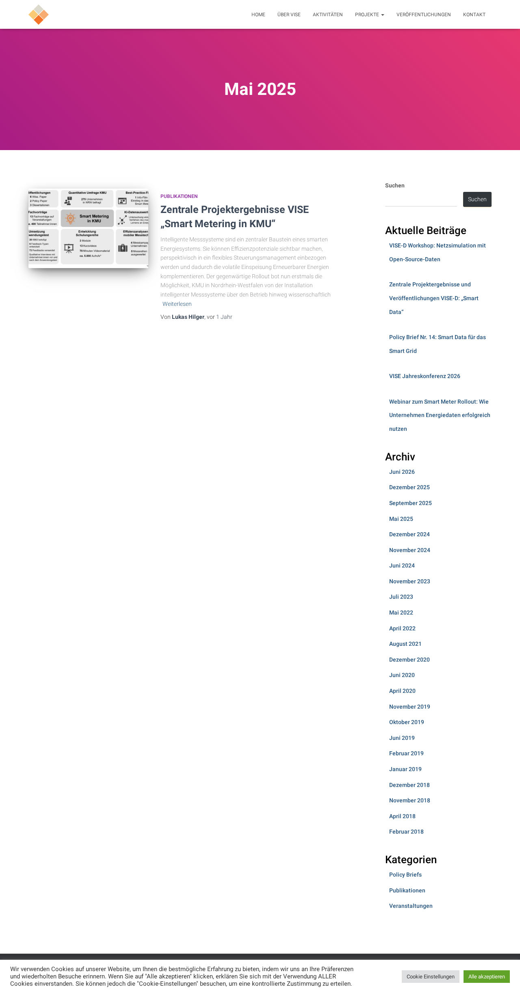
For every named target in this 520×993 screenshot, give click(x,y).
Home (258, 14)
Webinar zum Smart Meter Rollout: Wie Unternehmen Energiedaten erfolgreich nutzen (439, 415)
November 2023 (409, 581)
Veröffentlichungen (423, 14)
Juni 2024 (402, 565)
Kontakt (474, 14)
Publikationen (179, 196)
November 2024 (409, 550)
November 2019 (409, 706)
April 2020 (402, 691)
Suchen (395, 185)
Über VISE (289, 14)
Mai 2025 (401, 519)
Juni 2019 (402, 738)
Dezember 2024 (409, 534)
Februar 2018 (406, 831)
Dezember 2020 (409, 659)
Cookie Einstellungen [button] (431, 977)
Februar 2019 (406, 753)
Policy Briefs (405, 874)
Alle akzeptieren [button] (486, 977)
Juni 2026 (402, 472)
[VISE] (38, 14)
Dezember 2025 (409, 487)
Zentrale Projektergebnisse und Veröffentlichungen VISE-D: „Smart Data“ (434, 298)
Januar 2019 (405, 769)
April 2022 (402, 628)
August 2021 (405, 644)
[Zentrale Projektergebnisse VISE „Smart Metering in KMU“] (88, 229)
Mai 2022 (401, 612)
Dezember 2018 (409, 785)
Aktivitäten (328, 14)
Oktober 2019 (406, 722)
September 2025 (410, 503)
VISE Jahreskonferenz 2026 (424, 376)
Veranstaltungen (411, 906)
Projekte (367, 14)
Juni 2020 (402, 675)
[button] (382, 14)
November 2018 (409, 800)
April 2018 (402, 816)
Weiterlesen (177, 304)
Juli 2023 (401, 596)
